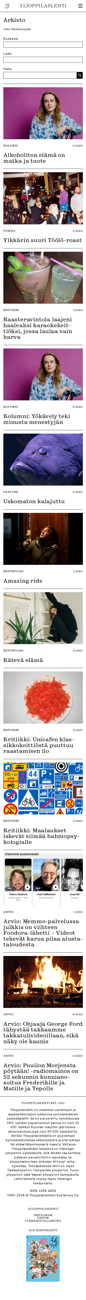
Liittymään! (43, 673)
